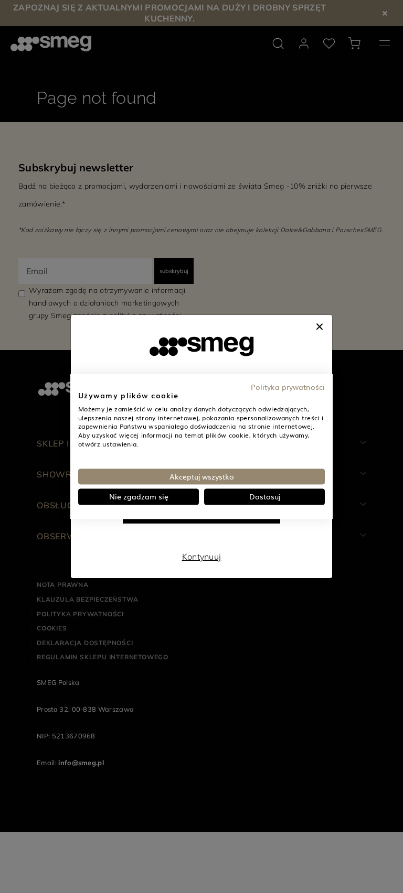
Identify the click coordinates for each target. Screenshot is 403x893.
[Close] (319, 325)
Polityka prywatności (288, 387)
